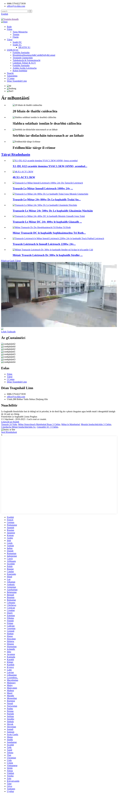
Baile (9, 26)
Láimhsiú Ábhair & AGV (24, 63)
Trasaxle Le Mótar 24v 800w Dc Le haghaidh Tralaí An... (47, 199)
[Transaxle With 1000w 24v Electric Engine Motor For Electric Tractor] (48, 183)
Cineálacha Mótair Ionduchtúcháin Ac (18, 427)
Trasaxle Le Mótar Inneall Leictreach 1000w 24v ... (43, 188)
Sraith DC (17, 42)
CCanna (10, 78)
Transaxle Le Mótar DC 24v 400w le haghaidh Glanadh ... (47, 221)
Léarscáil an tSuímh (10, 422)
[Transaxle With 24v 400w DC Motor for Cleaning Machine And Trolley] (49, 216)
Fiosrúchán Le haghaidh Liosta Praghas (19, 416)
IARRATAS (12, 50)
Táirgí (9, 39)
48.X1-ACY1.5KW (24, 177)
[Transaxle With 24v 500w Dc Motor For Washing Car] (45, 205)
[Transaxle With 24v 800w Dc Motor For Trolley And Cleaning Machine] (50, 194)
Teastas (16, 34)
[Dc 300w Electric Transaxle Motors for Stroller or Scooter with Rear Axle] (53, 249)
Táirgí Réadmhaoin (15, 154)
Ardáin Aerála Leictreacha (25, 68)
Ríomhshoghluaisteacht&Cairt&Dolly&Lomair (34, 55)
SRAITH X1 (24, 47)
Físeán (16, 37)
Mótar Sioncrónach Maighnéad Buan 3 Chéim (39, 424)
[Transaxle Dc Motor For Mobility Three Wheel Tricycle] (42, 227)
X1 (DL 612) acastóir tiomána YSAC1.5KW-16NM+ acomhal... (50, 166)
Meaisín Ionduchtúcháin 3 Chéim (96, 424)
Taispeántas (12, 76)
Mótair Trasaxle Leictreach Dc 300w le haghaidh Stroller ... (48, 255)
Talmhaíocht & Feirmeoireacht (26, 60)
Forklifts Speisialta (21, 52)
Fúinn (9, 29)
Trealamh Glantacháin (23, 57)
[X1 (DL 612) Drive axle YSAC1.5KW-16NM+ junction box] (45, 160)
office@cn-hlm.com (16, 396)
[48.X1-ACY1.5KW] (23, 171)
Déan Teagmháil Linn (17, 81)
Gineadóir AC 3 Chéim (47, 427)
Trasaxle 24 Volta (9, 424)
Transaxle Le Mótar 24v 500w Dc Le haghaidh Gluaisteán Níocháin (53, 210)
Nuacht (10, 73)
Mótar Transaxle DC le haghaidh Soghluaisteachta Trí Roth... (49, 232)
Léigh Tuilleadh (8, 331)
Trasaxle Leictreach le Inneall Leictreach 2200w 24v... (44, 244)
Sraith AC (17, 45)
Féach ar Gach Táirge (11, 260)
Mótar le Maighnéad (70, 424)
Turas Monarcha (20, 32)
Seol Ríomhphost (9, 432)
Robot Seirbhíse (20, 70)
